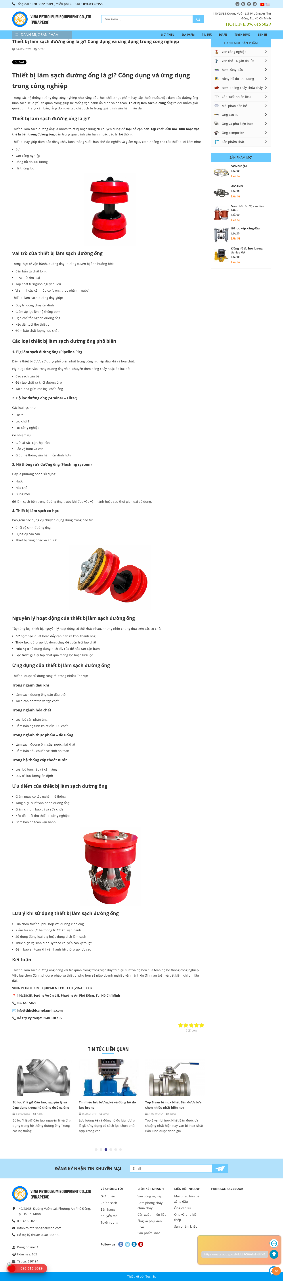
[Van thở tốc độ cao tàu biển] (221, 213)
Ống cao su (230, 115)
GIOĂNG (237, 186)
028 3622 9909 (42, 4)
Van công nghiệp (234, 52)
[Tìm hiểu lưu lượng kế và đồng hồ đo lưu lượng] (108, 1077)
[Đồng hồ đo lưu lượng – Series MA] (221, 255)
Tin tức (207, 34)
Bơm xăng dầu (232, 70)
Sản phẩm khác (233, 142)
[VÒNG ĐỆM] (221, 173)
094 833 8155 (93, 4)
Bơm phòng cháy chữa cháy (242, 88)
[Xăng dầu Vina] (20, 19)
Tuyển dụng (242, 34)
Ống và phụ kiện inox (237, 124)
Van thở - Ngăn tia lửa (238, 61)
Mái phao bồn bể (234, 106)
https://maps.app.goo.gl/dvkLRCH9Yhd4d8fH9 (234, 1254)
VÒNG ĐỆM (239, 166)
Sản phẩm (188, 34)
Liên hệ (262, 34)
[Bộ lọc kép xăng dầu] (221, 235)
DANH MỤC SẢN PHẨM (39, 34)
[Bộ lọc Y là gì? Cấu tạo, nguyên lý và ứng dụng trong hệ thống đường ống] (42, 1077)
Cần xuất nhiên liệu (236, 97)
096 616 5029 (259, 24)
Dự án (223, 34)
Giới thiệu (167, 34)
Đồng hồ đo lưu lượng (238, 79)
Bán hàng (108, 1209)
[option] (42, 1098)
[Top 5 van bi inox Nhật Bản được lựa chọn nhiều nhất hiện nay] (175, 1077)
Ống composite (233, 133)
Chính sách (109, 1203)
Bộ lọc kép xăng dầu (245, 228)
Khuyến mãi (109, 1216)
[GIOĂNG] (221, 193)
